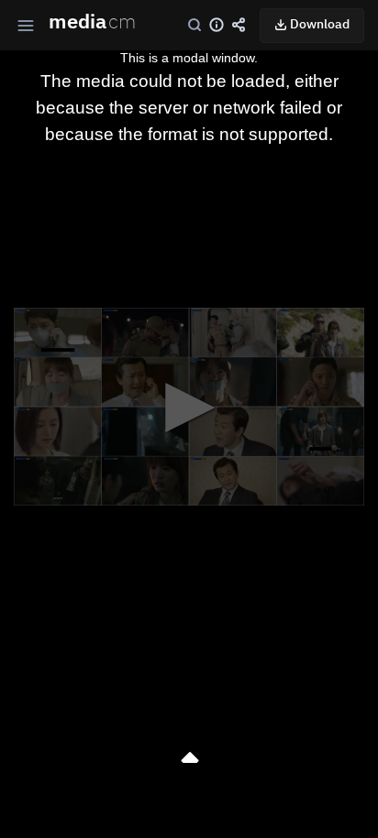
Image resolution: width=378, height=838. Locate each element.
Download (318, 24)
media (92, 23)
